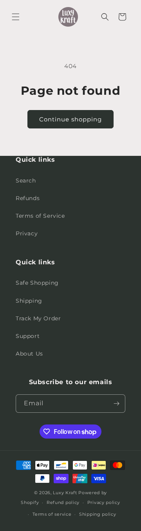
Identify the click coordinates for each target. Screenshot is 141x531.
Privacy (27, 233)
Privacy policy (103, 502)
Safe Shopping (37, 282)
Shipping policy (97, 514)
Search (26, 180)
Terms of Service (40, 215)
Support (28, 336)
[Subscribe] (116, 403)
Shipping (29, 300)
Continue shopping (70, 119)
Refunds (28, 198)
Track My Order (38, 318)
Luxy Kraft (65, 492)
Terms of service (52, 514)
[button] (15, 16)
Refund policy (63, 502)
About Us (29, 353)
